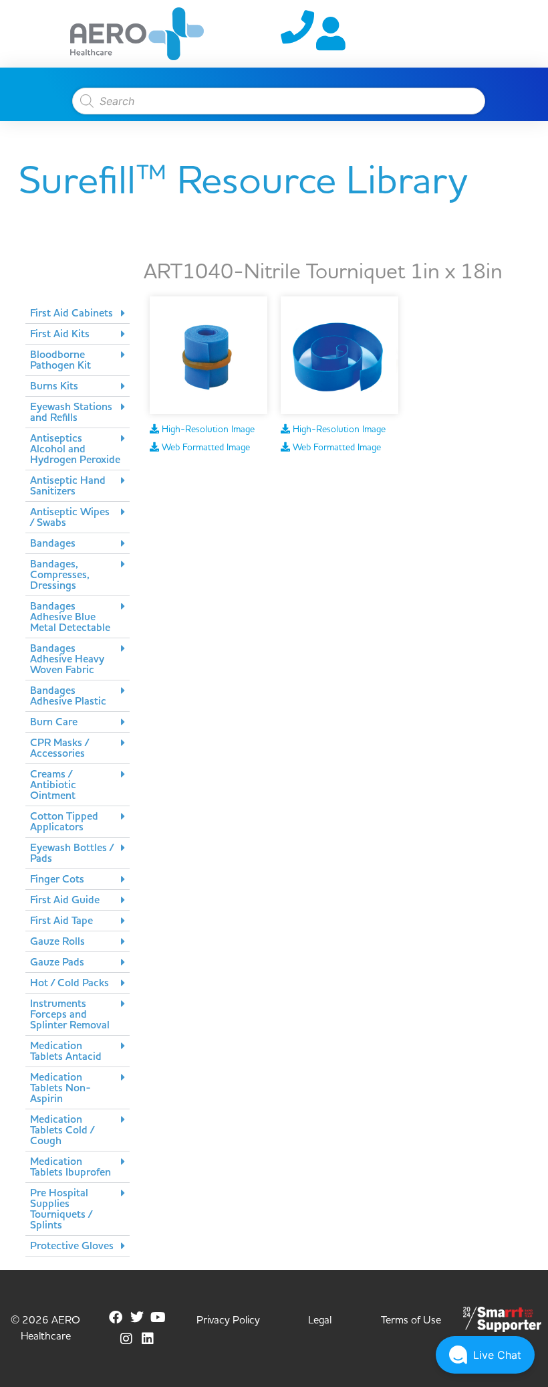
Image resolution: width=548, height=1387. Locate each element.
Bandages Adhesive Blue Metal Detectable (70, 617)
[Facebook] (115, 1317)
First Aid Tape (61, 920)
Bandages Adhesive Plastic (68, 696)
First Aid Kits (60, 334)
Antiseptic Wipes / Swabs (70, 517)
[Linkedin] (147, 1339)
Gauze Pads (57, 962)
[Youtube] (158, 1317)
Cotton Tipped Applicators (64, 821)
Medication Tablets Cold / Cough (62, 1130)
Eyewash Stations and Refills (71, 412)
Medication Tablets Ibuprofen (70, 1167)
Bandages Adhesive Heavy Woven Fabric (67, 659)
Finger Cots (57, 879)
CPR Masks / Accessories (59, 748)
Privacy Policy (228, 1320)
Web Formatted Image (204, 447)
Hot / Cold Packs (69, 983)
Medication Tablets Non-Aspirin (60, 1088)
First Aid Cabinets (71, 313)
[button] (77, 313)
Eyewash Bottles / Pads (72, 853)
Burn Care (54, 722)
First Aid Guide (65, 900)
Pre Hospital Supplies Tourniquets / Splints (61, 1209)
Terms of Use (411, 1320)
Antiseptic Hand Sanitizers (68, 485)
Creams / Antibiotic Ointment (53, 785)
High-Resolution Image (207, 429)
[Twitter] (137, 1317)
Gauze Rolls (57, 941)
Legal (319, 1320)
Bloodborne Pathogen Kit (60, 360)
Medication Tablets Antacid (66, 1051)
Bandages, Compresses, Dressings (60, 575)
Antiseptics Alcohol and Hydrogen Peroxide (75, 449)
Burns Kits (54, 386)
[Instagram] (126, 1339)
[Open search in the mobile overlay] (272, 101)
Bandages (53, 543)
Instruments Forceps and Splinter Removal (70, 1014)
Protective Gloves (72, 1245)
